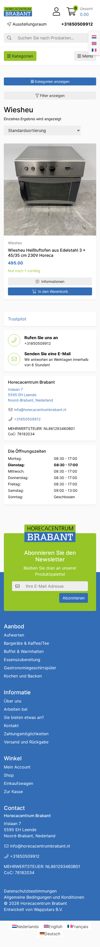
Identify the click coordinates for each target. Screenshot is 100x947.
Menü (87, 56)
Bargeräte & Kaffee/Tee (26, 643)
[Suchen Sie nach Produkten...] (9, 38)
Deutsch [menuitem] (52, 933)
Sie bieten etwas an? (24, 717)
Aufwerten (14, 635)
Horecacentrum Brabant (44, 903)
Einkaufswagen (18, 783)
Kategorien (22, 56)
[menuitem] (94, 36)
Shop (9, 775)
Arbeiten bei (15, 709)
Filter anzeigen (52, 95)
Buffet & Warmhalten (24, 651)
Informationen (52, 281)
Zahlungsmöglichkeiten (26, 733)
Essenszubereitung (22, 659)
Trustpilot (17, 318)
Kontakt (11, 725)
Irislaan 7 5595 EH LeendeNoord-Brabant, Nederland (30, 394)
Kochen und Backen (23, 675)
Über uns (12, 701)
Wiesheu (15, 243)
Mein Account (17, 767)
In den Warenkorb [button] (53, 291)
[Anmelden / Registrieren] (56, 12)
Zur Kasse (13, 791)
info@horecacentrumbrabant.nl (40, 409)
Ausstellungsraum (29, 24)
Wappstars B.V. (48, 909)
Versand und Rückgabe (26, 741)
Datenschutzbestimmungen (30, 891)
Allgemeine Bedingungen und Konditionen (44, 897)
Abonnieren (74, 597)
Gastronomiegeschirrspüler (30, 667)
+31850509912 (77, 24)
